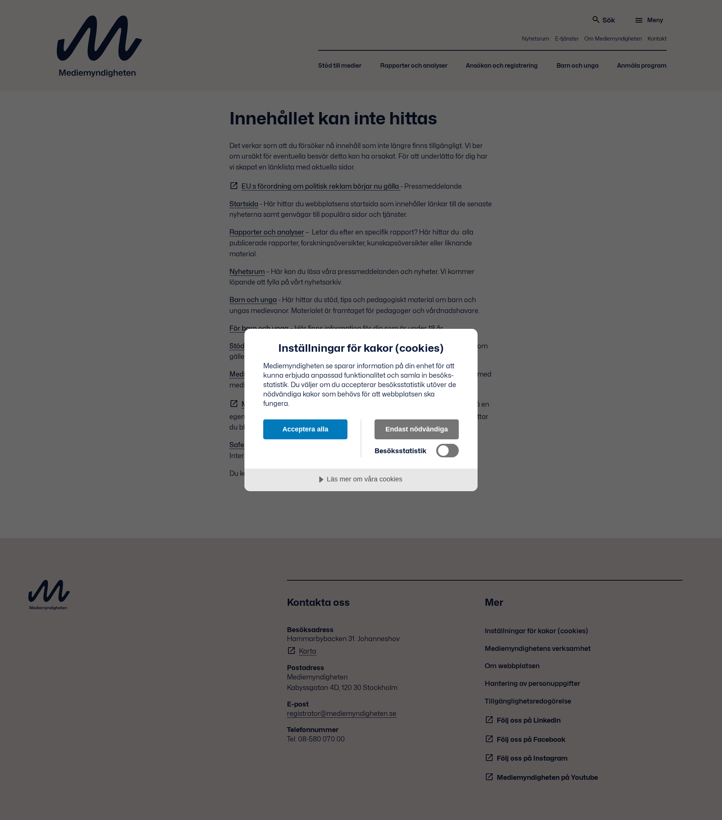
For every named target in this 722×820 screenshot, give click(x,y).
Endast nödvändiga (416, 429)
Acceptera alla (305, 429)
